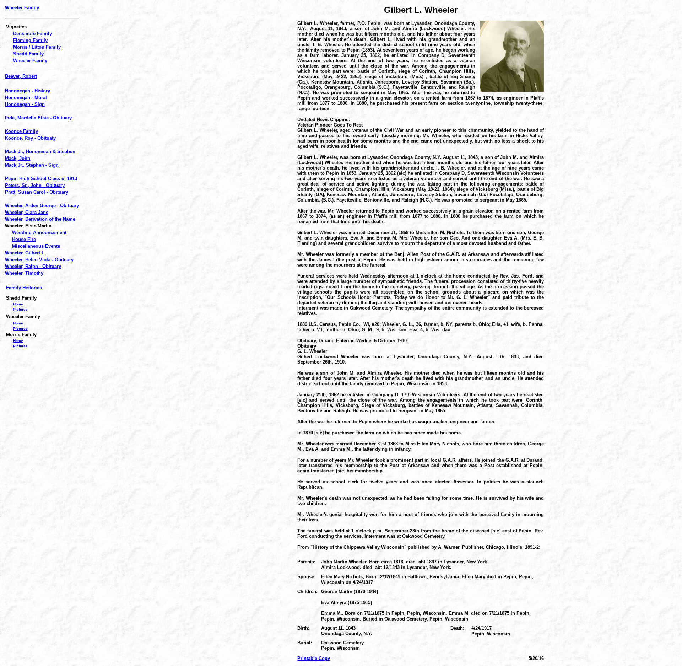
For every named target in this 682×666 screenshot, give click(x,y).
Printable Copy (313, 658)
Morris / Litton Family (37, 47)
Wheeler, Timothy (24, 273)
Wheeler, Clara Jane (26, 212)
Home (18, 304)
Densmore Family (32, 33)
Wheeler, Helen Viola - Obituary (39, 259)
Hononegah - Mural (26, 97)
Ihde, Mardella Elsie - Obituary (38, 117)
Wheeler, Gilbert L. (25, 253)
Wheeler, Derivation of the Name (40, 219)
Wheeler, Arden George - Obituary (42, 205)
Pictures (20, 309)
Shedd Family (28, 54)
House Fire (24, 239)
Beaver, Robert (21, 76)
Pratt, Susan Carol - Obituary (36, 192)
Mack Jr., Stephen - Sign (32, 165)
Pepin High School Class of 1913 (41, 178)
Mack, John (17, 158)
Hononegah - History (27, 90)
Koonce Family (21, 131)
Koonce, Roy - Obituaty (30, 138)
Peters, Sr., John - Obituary (35, 185)
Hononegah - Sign (25, 104)
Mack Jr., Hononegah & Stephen (40, 151)
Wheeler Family (22, 7)
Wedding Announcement (39, 232)
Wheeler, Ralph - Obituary (33, 266)
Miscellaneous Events (36, 246)
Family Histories (24, 287)
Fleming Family (30, 40)
